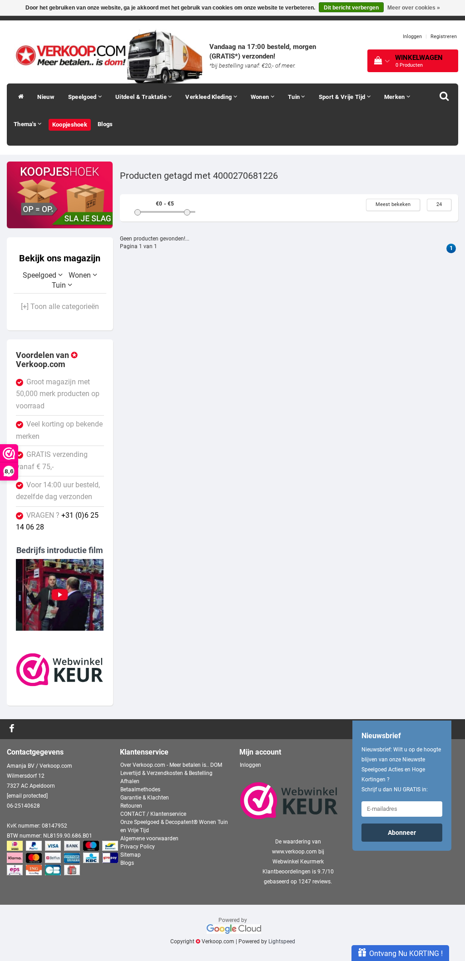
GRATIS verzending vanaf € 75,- (52, 461)
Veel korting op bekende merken (59, 430)
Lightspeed (281, 941)
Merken (395, 96)
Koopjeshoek (69, 124)
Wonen (261, 96)
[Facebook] (13, 729)
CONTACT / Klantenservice (153, 814)
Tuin (295, 96)
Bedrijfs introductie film (59, 550)
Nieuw (45, 96)
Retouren (131, 806)
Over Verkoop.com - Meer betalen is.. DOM (171, 765)
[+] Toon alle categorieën (60, 307)
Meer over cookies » (413, 8)
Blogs (105, 124)
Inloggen (412, 36)
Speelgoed (83, 96)
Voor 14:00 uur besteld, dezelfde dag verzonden (58, 491)
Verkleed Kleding (209, 96)
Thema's (26, 124)
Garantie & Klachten (144, 797)
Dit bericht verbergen (351, 8)
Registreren (443, 36)
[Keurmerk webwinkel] (60, 670)
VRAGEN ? (57, 521)
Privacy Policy (137, 846)
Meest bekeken (393, 204)
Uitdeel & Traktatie (141, 96)
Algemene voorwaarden (149, 838)
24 (439, 204)
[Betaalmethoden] (63, 858)
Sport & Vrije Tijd (343, 96)
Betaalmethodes (140, 789)
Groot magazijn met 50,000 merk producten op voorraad (57, 394)
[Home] (18, 97)
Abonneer (402, 832)
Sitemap (130, 855)
